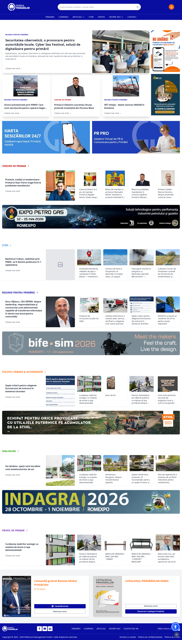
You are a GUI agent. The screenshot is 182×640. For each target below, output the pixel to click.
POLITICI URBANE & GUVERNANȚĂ (22, 371)
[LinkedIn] (50, 628)
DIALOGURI (9, 451)
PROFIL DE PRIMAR (13, 530)
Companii (63, 17)
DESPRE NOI (114, 628)
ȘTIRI (5, 245)
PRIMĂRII (76, 628)
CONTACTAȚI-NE (131, 628)
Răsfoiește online (60, 611)
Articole (77, 17)
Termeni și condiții (128, 637)
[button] (175, 627)
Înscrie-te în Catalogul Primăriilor (150, 611)
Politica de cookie (172, 637)
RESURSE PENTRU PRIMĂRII (18, 292)
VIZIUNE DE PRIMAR (14, 166)
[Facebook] (39, 628)
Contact (132, 17)
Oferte (101, 17)
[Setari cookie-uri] (176, 634)
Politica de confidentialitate (150, 637)
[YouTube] (44, 628)
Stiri (91, 17)
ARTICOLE (101, 628)
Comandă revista (61, 606)
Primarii (50, 17)
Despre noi (115, 17)
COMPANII (88, 628)
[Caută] (137, 7)
